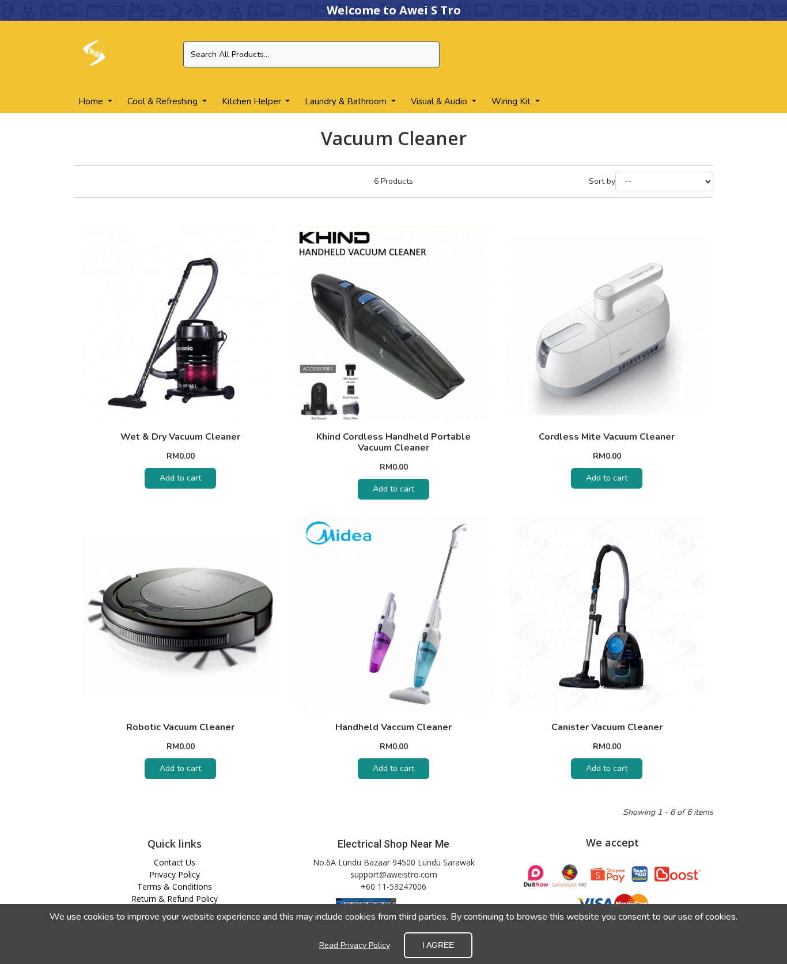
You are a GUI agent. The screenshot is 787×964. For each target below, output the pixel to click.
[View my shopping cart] (692, 56)
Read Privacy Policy (354, 945)
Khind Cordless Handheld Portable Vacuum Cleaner (393, 442)
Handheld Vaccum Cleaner (393, 727)
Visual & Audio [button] (440, 101)
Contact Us (174, 862)
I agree (438, 945)
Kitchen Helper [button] (252, 101)
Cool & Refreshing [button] (163, 101)
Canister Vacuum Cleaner (607, 727)
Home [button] (91, 101)
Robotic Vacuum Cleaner (180, 727)
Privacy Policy (174, 874)
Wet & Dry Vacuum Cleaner (180, 436)
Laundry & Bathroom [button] (347, 101)
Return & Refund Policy (174, 898)
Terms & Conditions (174, 886)
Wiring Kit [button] (512, 101)
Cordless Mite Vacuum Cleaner (607, 436)
